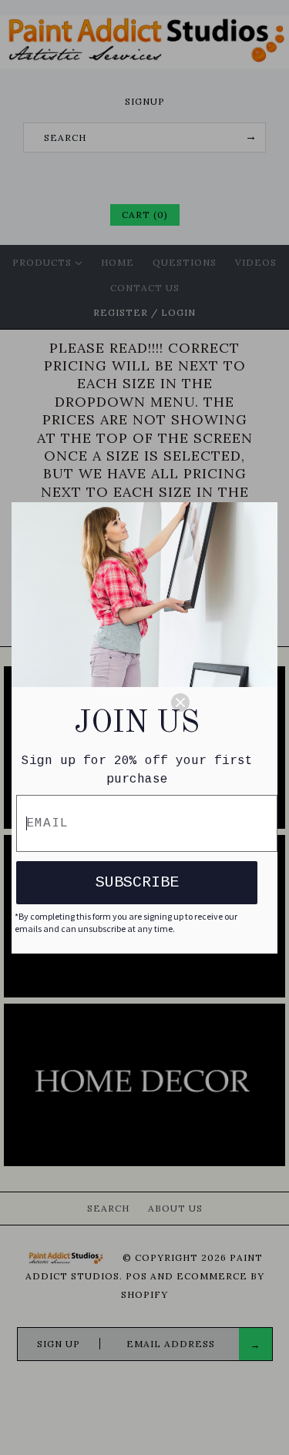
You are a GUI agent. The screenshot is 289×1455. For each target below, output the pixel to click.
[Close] (217, 702)
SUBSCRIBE (137, 882)
